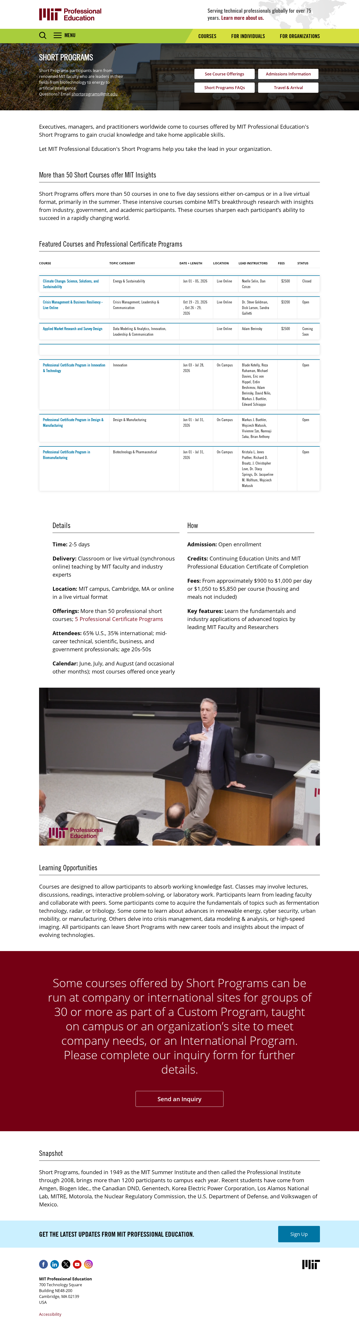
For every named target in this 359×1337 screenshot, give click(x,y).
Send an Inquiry (179, 1099)
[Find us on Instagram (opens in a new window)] (88, 1266)
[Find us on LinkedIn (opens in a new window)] (54, 1266)
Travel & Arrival (288, 87)
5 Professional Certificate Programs (119, 618)
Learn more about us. (242, 17)
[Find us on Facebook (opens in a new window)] (43, 1266)
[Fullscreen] (314, 841)
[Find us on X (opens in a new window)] (66, 1266)
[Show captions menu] (279, 841)
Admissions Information (288, 74)
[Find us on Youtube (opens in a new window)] (77, 1266)
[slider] (162, 841)
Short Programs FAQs (224, 87)
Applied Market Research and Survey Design (72, 328)
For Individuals (248, 36)
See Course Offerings (224, 74)
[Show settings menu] (302, 841)
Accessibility (50, 1314)
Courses (207, 36)
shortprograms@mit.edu (94, 94)
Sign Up (299, 1234)
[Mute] (290, 841)
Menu (69, 35)
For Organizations (300, 36)
